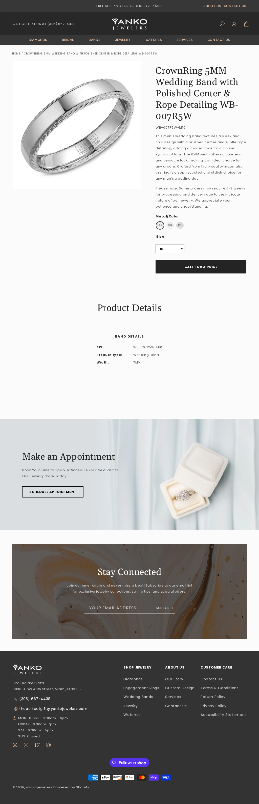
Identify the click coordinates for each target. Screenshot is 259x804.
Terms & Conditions (220, 687)
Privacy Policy (214, 705)
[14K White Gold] (160, 225)
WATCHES (153, 40)
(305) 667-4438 (35, 698)
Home (16, 54)
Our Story (174, 679)
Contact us (211, 679)
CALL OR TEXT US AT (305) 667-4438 (44, 23)
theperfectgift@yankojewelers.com (53, 708)
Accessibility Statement (223, 714)
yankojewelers (39, 787)
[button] (38, 40)
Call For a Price (200, 266)
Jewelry (130, 705)
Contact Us (176, 705)
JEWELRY (123, 40)
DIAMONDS (38, 40)
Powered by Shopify (71, 787)
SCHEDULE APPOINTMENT (52, 491)
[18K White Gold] (170, 225)
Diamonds (133, 679)
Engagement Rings (141, 687)
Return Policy (213, 696)
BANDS (94, 40)
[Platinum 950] (180, 225)
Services (173, 696)
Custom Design (180, 687)
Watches (132, 714)
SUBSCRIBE (165, 607)
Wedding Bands (138, 696)
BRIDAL (68, 40)
